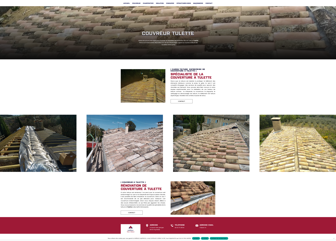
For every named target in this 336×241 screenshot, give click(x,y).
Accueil (126, 3)
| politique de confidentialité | (219, 238)
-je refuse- (205, 238)
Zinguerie (170, 3)
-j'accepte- (196, 238)
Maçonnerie (198, 3)
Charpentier (148, 3)
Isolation (160, 3)
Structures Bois (184, 3)
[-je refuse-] (334, 238)
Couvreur (136, 3)
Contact (209, 3)
